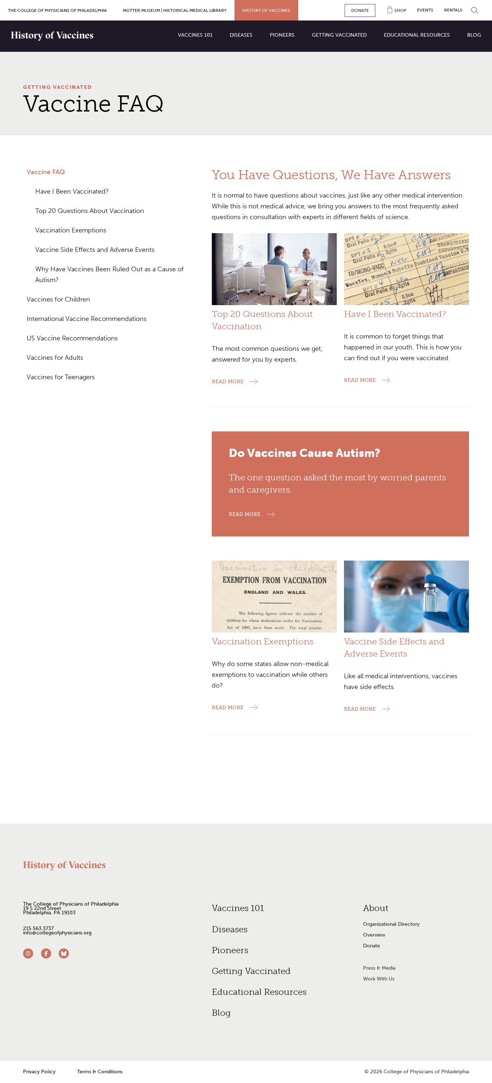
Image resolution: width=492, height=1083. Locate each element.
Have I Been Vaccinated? (72, 191)
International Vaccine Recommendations (87, 319)
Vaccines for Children (58, 299)
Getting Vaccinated (57, 87)
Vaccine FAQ (46, 172)
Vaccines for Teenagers (61, 377)
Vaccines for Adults (55, 358)
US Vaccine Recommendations (72, 338)
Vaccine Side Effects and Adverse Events (95, 250)
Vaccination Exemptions (70, 230)
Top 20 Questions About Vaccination (89, 211)
